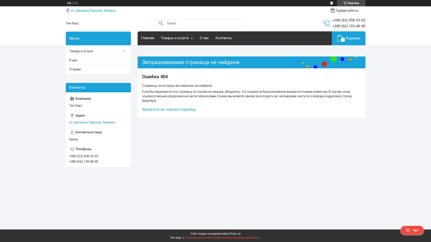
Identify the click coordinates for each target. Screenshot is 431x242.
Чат (415, 230)
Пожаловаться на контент (201, 237)
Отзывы (75, 69)
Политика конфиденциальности (240, 237)
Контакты (224, 38)
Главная (147, 38)
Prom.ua (235, 233)
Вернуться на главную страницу (169, 109)
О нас (204, 38)
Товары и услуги (175, 38)
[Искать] (161, 23)
